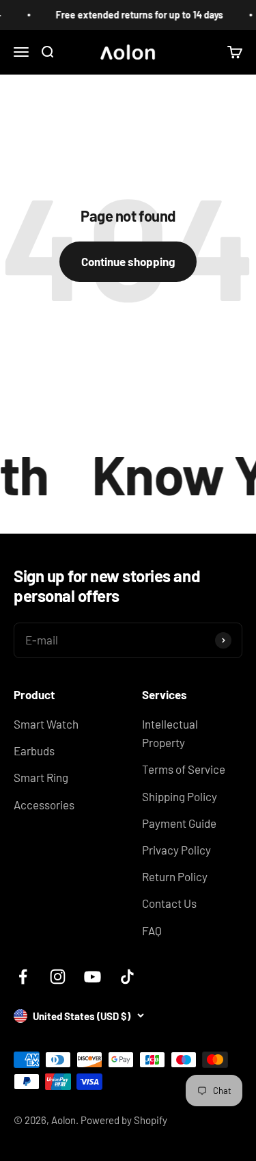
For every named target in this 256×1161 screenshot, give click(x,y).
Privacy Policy (176, 850)
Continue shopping (128, 261)
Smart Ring (41, 777)
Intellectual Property (170, 733)
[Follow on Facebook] (23, 976)
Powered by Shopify (124, 1120)
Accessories (44, 804)
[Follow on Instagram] (57, 976)
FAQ (152, 930)
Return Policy (175, 876)
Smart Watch (46, 724)
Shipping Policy (179, 796)
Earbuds (34, 750)
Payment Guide (179, 823)
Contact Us (169, 903)
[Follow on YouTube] (92, 976)
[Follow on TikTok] (127, 976)
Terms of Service (183, 769)
